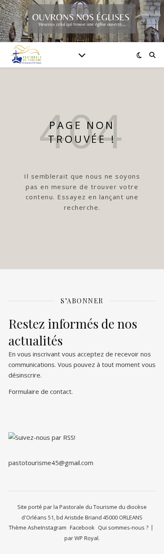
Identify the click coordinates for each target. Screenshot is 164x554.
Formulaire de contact (39, 391)
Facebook (82, 527)
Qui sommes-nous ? (123, 527)
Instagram (53, 527)
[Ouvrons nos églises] (25, 54)
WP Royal (86, 538)
